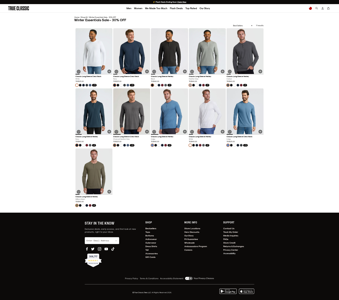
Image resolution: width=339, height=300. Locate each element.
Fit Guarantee (191, 239)
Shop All (84, 17)
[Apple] (246, 291)
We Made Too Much (156, 8)
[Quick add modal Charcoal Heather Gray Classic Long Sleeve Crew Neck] (147, 131)
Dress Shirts (151, 246)
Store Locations (192, 228)
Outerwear (150, 242)
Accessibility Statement (171, 278)
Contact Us (228, 228)
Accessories (151, 253)
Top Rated (191, 8)
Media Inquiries (230, 235)
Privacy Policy (131, 278)
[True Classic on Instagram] (99, 249)
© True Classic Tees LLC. (142, 292)
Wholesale (189, 242)
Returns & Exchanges (233, 246)
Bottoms (149, 235)
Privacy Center (230, 250)
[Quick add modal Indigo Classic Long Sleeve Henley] (185, 131)
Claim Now (181, 2)
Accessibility (229, 253)
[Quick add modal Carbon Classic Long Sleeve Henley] (260, 71)
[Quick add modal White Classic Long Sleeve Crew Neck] (109, 71)
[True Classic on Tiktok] (113, 249)
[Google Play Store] (228, 291)
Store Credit (229, 242)
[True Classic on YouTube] (106, 249)
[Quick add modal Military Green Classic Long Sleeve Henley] (109, 192)
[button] (328, 8)
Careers (188, 250)
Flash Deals (176, 8)
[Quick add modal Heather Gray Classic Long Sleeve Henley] (222, 71)
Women (138, 8)
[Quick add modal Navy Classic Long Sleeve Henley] (109, 131)
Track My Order (230, 232)
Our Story (205, 8)
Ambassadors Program (195, 246)
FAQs (225, 239)
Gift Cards (150, 257)
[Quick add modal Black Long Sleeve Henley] (185, 71)
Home (76, 17)
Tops (147, 232)
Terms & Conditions (149, 278)
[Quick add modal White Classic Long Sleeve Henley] (222, 131)
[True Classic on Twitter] (93, 249)
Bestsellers (150, 228)
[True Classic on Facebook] (87, 249)
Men (128, 8)
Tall (146, 250)
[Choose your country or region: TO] (310, 8)
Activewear (151, 239)
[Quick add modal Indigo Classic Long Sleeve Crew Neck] (260, 131)
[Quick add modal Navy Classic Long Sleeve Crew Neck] (147, 71)
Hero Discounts (191, 232)
